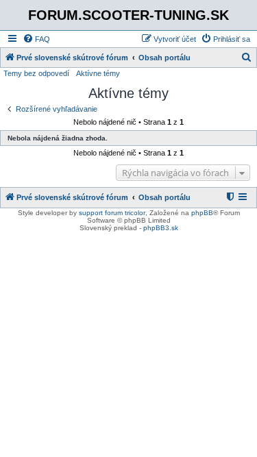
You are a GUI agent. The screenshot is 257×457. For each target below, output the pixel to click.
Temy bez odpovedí (36, 73)
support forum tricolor (112, 213)
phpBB (202, 213)
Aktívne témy (98, 73)
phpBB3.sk (160, 228)
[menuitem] (36, 39)
